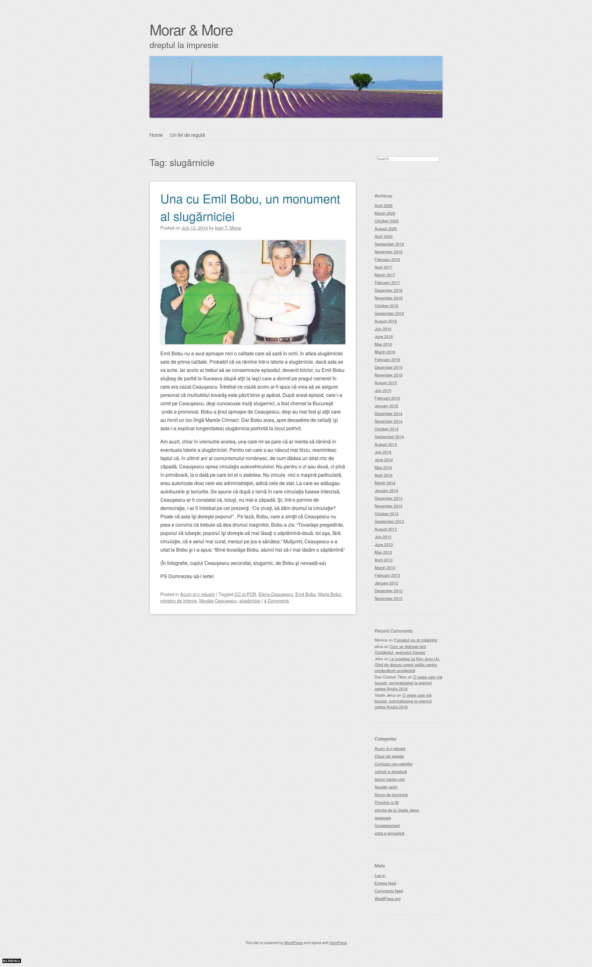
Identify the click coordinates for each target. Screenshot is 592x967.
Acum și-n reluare (197, 594)
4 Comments (276, 600)
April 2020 (384, 236)
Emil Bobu (305, 594)
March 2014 (385, 483)
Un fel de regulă (187, 134)
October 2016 (386, 305)
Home (156, 134)
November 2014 (388, 421)
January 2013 (386, 583)
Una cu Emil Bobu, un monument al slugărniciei (250, 206)
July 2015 (383, 390)
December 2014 (388, 413)
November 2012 (388, 598)
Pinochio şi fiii (387, 802)
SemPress (338, 942)
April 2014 (384, 475)
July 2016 (383, 329)
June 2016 (384, 336)
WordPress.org (388, 898)
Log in (380, 875)
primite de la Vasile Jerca (397, 810)
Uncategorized (387, 825)
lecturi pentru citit (390, 779)
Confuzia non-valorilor (394, 764)
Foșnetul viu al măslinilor (416, 640)
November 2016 (388, 298)
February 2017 (387, 282)
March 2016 (385, 352)
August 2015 (386, 383)
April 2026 (384, 205)
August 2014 (386, 444)
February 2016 (387, 359)
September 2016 (389, 313)
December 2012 (388, 591)
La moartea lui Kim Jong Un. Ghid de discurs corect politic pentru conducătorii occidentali (407, 664)
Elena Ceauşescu (275, 594)
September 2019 (389, 244)
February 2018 (387, 259)
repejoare (383, 818)
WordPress (293, 942)
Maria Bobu (329, 594)
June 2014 (384, 460)
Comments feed (389, 891)
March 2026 (385, 213)
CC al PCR (245, 594)
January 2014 (386, 490)
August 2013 (386, 529)
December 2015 (388, 367)
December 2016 (388, 290)
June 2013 (384, 544)
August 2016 (386, 321)
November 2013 (388, 506)
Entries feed (385, 883)
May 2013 (383, 552)
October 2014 (386, 429)
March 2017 (385, 275)
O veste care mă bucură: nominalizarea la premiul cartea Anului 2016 (408, 683)
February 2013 (387, 575)
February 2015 (387, 398)
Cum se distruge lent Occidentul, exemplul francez (400, 649)
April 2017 (384, 267)
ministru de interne (178, 600)
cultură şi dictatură (391, 771)
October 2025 (386, 221)
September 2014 (389, 436)
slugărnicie (249, 600)
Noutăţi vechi (386, 787)
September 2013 (389, 521)
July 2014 (383, 452)
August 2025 (386, 228)
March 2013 (385, 567)
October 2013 (386, 513)
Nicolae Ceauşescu (218, 600)
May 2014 (383, 467)
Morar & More (191, 29)
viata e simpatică (389, 833)
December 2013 (388, 498)
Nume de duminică (391, 795)
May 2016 (383, 344)
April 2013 (384, 560)
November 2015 (388, 375)
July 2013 (383, 537)
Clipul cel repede (389, 756)
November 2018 (388, 252)
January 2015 (386, 406)
